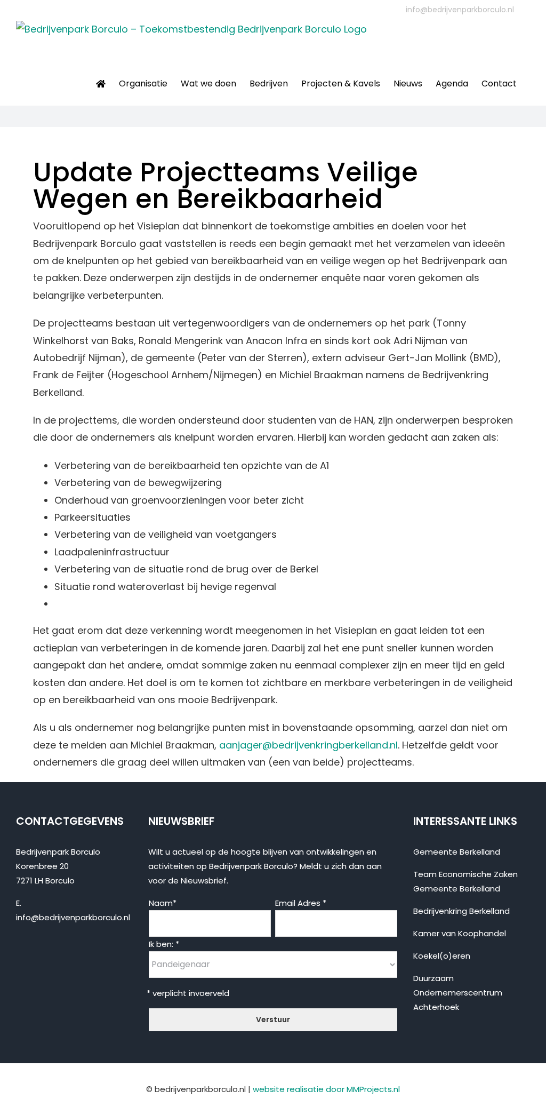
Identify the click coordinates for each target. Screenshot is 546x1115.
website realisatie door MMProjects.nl (326, 1089)
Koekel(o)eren (441, 955)
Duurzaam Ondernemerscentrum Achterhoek (457, 993)
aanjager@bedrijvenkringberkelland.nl (308, 745)
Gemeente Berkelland (456, 851)
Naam (162, 903)
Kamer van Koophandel (459, 933)
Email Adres (300, 903)
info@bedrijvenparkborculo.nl (460, 9)
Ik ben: (164, 944)
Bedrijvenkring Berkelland (461, 911)
